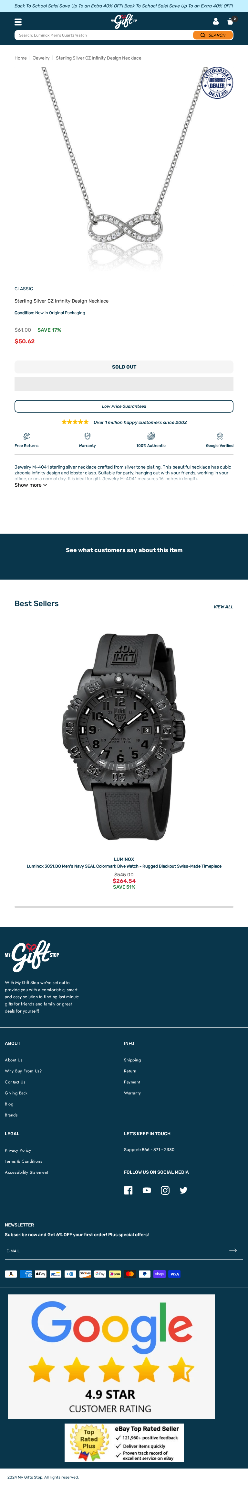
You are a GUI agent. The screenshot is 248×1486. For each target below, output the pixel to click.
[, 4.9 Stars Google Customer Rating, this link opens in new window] (111, 1356)
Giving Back (16, 1093)
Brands (11, 1115)
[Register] (233, 1251)
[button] (124, 384)
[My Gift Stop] (32, 943)
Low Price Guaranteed (124, 406)
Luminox (124, 859)
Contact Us (15, 1082)
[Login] (215, 22)
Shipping (132, 1060)
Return (130, 1071)
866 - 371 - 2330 (158, 1149)
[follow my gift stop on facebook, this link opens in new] (128, 1193)
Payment (132, 1082)
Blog (9, 1104)
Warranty (132, 1093)
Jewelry (41, 58)
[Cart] (230, 21)
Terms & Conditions (23, 1161)
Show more (28, 485)
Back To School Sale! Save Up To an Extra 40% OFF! (69, 6)
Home (21, 58)
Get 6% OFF (59, 1234)
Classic (24, 289)
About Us (13, 1060)
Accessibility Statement (26, 1172)
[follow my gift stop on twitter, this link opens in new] (183, 1193)
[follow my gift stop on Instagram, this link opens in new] (165, 1193)
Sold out (124, 367)
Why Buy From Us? (23, 1071)
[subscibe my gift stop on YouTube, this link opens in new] (146, 1193)
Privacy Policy (18, 1150)
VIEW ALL (223, 607)
